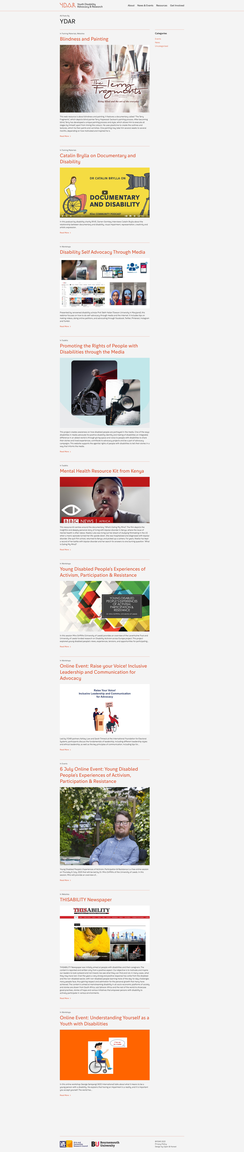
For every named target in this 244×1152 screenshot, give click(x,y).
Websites (80, 33)
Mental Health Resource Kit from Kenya (102, 471)
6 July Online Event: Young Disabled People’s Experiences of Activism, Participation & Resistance (99, 775)
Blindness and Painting (84, 39)
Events (64, 764)
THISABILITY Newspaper (86, 900)
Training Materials (69, 33)
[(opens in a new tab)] (105, 114)
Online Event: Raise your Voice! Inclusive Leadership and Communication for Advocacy (103, 672)
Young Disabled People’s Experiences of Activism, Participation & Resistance (102, 572)
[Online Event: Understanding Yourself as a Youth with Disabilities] (105, 1081)
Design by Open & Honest (165, 1147)
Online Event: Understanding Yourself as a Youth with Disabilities (104, 1021)
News (157, 42)
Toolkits (65, 340)
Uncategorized (161, 46)
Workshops (66, 247)
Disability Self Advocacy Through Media (102, 252)
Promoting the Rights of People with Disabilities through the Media (99, 349)
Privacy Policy (161, 1144)
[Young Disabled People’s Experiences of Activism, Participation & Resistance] (105, 632)
